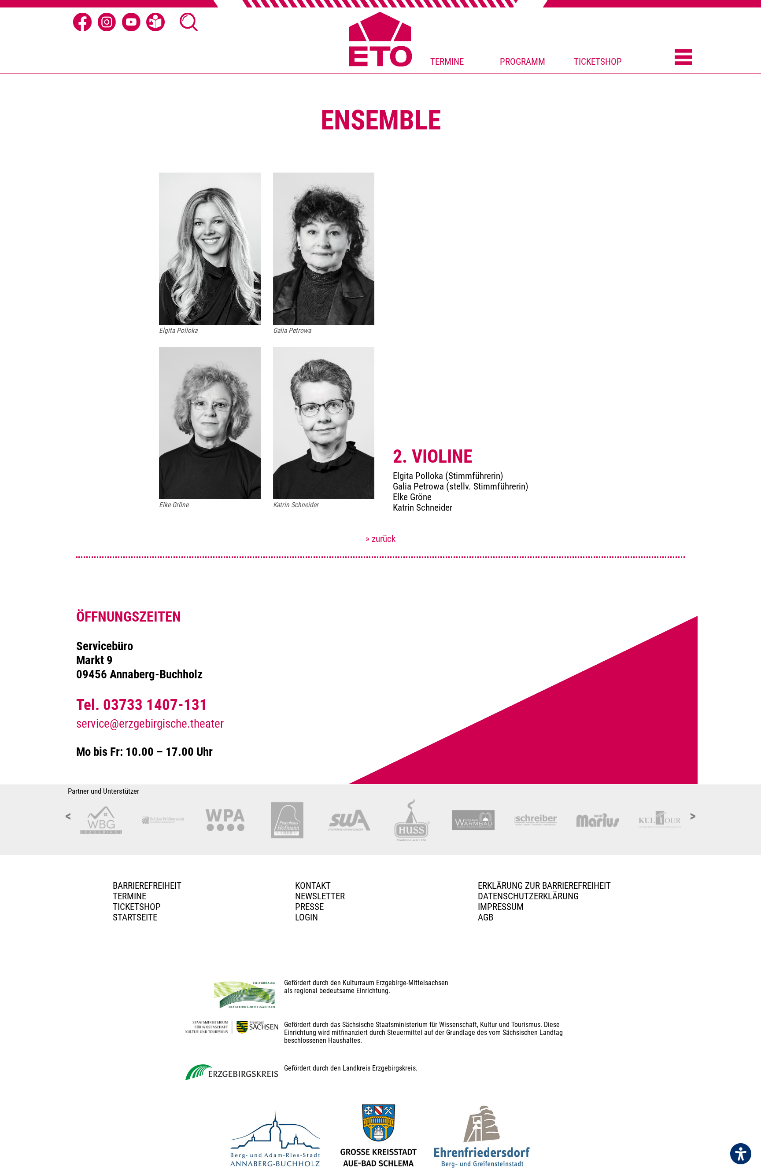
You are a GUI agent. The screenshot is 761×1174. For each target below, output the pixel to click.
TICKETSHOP (598, 61)
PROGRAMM (522, 61)
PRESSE (309, 907)
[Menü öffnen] (683, 57)
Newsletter (320, 896)
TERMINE (447, 61)
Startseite (135, 917)
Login (306, 917)
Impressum (501, 907)
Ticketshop (137, 907)
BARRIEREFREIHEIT (147, 885)
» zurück (380, 539)
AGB (485, 917)
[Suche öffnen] (189, 22)
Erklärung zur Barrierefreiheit (544, 885)
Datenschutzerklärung (528, 896)
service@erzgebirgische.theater (150, 724)
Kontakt (313, 885)
